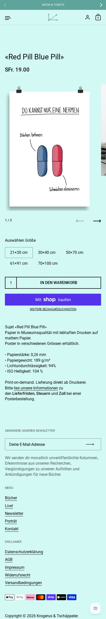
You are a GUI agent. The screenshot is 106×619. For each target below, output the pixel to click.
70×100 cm (48, 263)
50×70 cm (74, 252)
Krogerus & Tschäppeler (57, 616)
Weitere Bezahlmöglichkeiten (53, 309)
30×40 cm (46, 252)
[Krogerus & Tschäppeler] (52, 18)
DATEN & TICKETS (53, 4)
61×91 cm (19, 263)
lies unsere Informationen (36, 388)
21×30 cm (19, 252)
